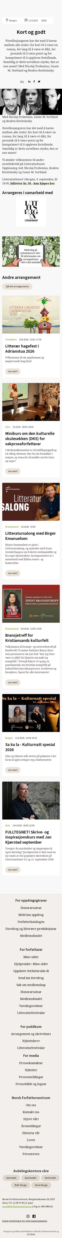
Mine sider (31, 957)
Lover (31, 1140)
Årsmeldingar (31, 1126)
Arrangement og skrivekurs (31, 1034)
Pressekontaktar (31, 1063)
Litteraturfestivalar (31, 1013)
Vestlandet (50, 1178)
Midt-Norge (21, 1185)
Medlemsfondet (31, 936)
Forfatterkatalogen (31, 922)
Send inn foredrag (31, 978)
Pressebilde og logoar (30, 1084)
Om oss (31, 1105)
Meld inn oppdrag (31, 915)
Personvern (31, 1154)
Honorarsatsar (31, 908)
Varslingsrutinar (31, 1006)
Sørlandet (11, 1178)
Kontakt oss (31, 1112)
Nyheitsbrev (31, 1041)
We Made (31, 1234)
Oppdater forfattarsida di (31, 971)
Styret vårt (31, 1119)
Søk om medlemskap (31, 985)
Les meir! (12, 371)
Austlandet (30, 1178)
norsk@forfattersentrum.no (17, 1206)
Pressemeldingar (31, 1077)
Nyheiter (31, 1070)
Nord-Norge (41, 1185)
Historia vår (31, 1133)
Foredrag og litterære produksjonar (31, 929)
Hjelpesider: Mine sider (31, 964)
